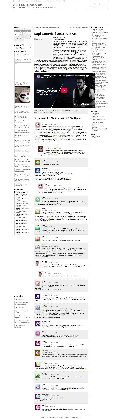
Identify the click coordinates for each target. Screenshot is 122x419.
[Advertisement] (22, 265)
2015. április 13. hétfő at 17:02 (50, 323)
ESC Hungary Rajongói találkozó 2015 (21, 83)
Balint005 (45, 351)
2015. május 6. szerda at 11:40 (50, 395)
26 (30, 38)
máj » (20, 42)
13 (15, 36)
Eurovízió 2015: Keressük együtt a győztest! (47, 27)
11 (27, 34)
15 (20, 36)
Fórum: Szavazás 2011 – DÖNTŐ (22, 311)
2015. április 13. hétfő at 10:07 (50, 246)
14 (18, 36)
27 (15, 40)
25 (27, 38)
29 (20, 40)
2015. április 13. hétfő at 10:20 (50, 262)
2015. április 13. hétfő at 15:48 (50, 306)
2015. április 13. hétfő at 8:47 (50, 210)
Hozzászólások (103, 4)
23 (22, 38)
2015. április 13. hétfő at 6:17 (50, 124)
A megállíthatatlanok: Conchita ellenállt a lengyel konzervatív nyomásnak (22, 150)
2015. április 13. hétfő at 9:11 (50, 226)
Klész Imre (18, 205)
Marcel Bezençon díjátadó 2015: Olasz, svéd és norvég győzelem (23, 180)
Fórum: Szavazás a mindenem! (20, 326)
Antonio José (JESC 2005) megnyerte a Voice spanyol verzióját (22, 141)
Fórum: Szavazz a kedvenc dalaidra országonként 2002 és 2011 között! (22, 321)
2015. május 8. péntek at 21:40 (50, 406)
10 (25, 34)
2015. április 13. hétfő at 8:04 (50, 170)
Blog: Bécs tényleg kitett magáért (22, 136)
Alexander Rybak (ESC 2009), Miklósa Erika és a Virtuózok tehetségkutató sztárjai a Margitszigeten (22, 112)
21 (18, 38)
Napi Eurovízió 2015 (67, 110)
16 (22, 36)
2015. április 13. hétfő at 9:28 (50, 237)
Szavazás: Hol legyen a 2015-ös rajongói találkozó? (22, 131)
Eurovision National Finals (99, 119)
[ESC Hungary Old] (61, 17)
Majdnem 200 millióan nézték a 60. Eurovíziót (23, 170)
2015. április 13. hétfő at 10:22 (50, 283)
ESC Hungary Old (31, 5)
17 (25, 36)
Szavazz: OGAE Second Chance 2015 (22, 121)
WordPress (95, 138)
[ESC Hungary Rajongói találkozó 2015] (22, 94)
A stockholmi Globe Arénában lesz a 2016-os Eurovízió (23, 126)
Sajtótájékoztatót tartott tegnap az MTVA (21, 185)
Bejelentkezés (96, 136)
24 (25, 38)
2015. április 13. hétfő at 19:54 (50, 342)
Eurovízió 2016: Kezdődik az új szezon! (23, 60)
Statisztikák (95, 130)
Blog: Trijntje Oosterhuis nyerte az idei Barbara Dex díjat (22, 165)
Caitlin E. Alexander (48, 294)
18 (27, 36)
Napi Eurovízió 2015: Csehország (78, 27)
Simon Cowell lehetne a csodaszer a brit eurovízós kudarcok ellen (22, 175)
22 (20, 38)
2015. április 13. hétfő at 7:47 (50, 161)
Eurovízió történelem (97, 121)
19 (30, 36)
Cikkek (94, 4)
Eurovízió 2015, (57, 110)
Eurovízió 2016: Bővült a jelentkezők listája (22, 55)
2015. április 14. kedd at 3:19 (50, 352)
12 (30, 34)
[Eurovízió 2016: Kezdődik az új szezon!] (23, 71)
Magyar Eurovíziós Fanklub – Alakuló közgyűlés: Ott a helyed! (23, 107)
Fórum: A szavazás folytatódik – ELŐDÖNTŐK (22, 316)
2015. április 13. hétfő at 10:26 (50, 295)
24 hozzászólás (78, 110)
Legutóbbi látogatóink (98, 122)
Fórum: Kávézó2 (23, 194)
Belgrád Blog (95, 113)
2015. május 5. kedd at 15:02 (50, 386)
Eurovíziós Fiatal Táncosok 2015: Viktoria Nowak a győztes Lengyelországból (22, 146)
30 (22, 40)
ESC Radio (95, 114)
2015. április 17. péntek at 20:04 (50, 374)
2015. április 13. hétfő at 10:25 (53, 185)
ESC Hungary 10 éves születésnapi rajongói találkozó (21, 116)
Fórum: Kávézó (19, 307)
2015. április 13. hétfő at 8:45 (50, 199)
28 (18, 40)
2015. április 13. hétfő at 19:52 (50, 333)
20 (15, 38)
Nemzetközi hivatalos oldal (99, 129)
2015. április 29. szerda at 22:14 (53, 273)
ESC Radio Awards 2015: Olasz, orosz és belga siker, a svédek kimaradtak (22, 160)
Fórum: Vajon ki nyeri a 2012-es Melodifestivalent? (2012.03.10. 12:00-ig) (23, 303)
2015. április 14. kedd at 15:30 (50, 363)
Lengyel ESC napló (97, 124)
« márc (16, 42)
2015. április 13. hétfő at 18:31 (53, 148)
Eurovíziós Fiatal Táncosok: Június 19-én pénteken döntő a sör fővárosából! (23, 155)
